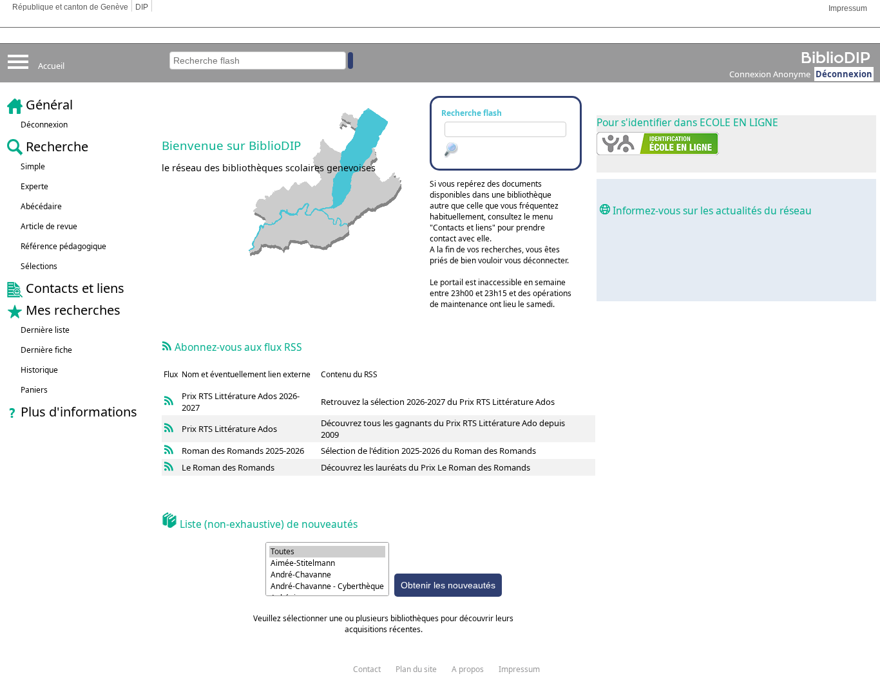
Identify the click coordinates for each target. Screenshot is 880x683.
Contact (367, 669)
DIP (141, 7)
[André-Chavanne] (327, 575)
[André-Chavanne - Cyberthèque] (327, 586)
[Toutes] (327, 551)
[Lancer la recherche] (450, 152)
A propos (468, 669)
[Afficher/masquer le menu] (18, 76)
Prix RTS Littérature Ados (229, 396)
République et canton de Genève (70, 7)
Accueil (51, 65)
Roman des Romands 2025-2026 (243, 450)
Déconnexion (844, 74)
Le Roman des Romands (228, 467)
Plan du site (416, 669)
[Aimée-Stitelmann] (327, 563)
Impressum (847, 8)
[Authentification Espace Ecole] (658, 151)
